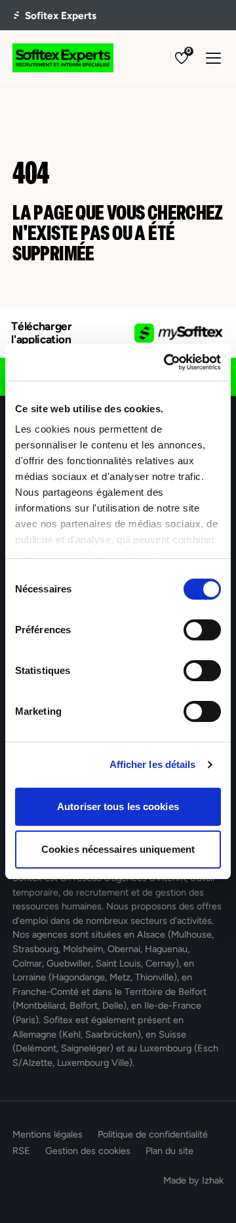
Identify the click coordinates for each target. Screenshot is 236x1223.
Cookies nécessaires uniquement (118, 849)
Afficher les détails (152, 764)
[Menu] (213, 58)
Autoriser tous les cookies (118, 806)
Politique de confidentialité (153, 1134)
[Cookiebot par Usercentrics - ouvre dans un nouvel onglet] (166, 362)
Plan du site (169, 1150)
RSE (21, 1150)
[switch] (202, 629)
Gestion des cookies (87, 1150)
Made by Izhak (193, 1180)
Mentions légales (47, 1134)
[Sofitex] (62, 58)
